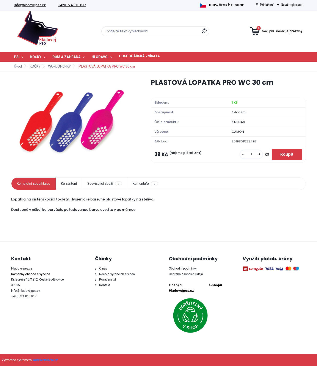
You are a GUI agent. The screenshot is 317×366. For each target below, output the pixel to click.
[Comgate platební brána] (272, 269)
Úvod (18, 66)
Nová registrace (291, 4)
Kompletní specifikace (33, 183)
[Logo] (37, 28)
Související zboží (103, 183)
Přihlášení (266, 4)
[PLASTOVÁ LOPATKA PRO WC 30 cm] (74, 121)
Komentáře (143, 183)
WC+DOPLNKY (59, 66)
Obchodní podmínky (183, 268)
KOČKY (35, 57)
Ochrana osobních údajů (186, 274)
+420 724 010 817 (72, 5)
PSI (16, 57)
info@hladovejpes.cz (30, 5)
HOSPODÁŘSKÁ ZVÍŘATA (139, 56)
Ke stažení (69, 183)
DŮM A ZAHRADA (66, 57)
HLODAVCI (100, 57)
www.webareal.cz (45, 360)
